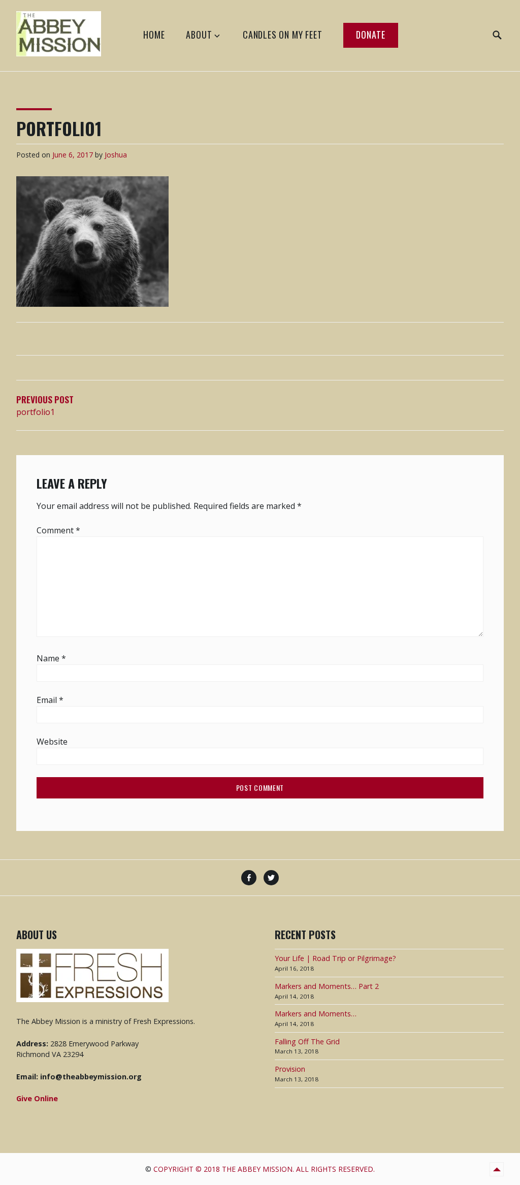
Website (52, 741)
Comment (58, 530)
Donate (370, 34)
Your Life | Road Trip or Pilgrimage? (335, 958)
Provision (290, 1069)
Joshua (116, 154)
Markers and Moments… (315, 1013)
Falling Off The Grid (307, 1041)
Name (51, 658)
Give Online (37, 1098)
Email (50, 700)
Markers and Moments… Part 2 (327, 986)
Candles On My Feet (282, 34)
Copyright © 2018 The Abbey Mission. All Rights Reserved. (264, 1169)
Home (154, 34)
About (199, 34)
